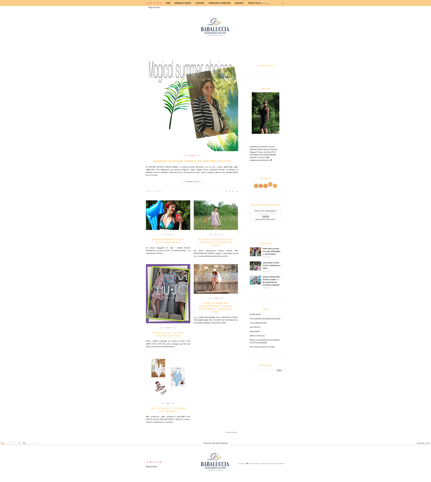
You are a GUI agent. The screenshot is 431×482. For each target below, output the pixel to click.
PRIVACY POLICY (254, 3)
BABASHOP (239, 3)
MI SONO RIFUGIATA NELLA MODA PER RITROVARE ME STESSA (216, 242)
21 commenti (157, 191)
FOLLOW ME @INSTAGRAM (215, 443)
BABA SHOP (255, 331)
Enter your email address (265, 211)
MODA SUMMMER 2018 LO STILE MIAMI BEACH (168, 241)
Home (168, 3)
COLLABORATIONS (258, 323)
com (168, 235)
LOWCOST (168, 328)
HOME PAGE (255, 314)
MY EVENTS (255, 327)
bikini (168, 403)
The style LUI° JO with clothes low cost (168, 334)
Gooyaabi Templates (278, 463)
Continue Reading (192, 181)
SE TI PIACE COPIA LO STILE (262, 347)
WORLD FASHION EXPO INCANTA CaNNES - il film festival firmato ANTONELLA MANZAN (271, 281)
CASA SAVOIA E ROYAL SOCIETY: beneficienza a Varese (271, 265)
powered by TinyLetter (265, 219)
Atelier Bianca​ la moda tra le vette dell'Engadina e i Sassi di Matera (271, 251)
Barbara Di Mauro (183, 3)
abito (216, 235)
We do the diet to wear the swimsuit (168, 409)
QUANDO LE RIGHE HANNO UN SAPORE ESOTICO (192, 161)
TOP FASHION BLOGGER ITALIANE (265, 319)
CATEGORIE (200, 3)
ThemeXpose (254, 463)
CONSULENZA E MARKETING (220, 3)
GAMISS (216, 298)
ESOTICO (192, 156)
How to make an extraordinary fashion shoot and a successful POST (216, 307)
